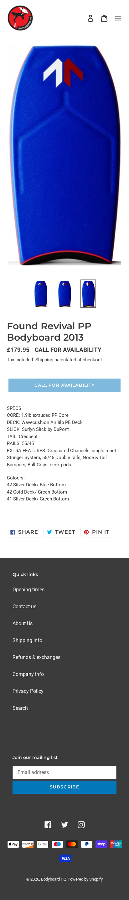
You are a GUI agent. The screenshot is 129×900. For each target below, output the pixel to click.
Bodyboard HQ (53, 879)
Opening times (28, 590)
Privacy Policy (28, 691)
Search (20, 708)
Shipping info (27, 640)
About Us (23, 623)
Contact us (24, 607)
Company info (28, 674)
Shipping (44, 360)
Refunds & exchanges (36, 657)
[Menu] (118, 18)
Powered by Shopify (85, 879)
